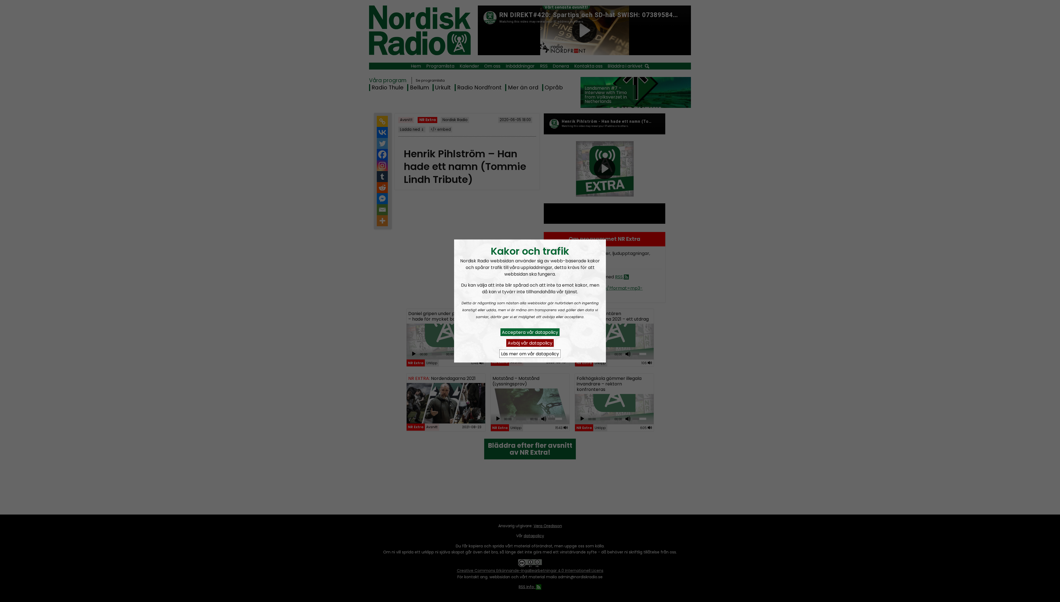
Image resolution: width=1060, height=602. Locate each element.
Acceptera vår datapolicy (530, 332)
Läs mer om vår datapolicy (530, 353)
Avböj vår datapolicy (530, 343)
